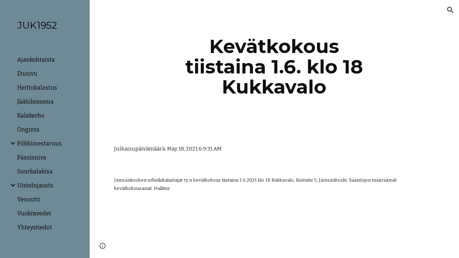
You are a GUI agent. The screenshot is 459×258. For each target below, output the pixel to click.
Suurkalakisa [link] (35, 171)
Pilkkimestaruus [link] (39, 143)
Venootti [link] (28, 199)
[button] (450, 10)
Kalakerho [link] (30, 115)
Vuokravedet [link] (34, 213)
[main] (274, 67)
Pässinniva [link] (31, 157)
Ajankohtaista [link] (36, 59)
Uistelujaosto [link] (35, 185)
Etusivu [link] (27, 73)
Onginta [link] (28, 129)
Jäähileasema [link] (35, 101)
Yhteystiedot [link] (34, 227)
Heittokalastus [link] (37, 87)
